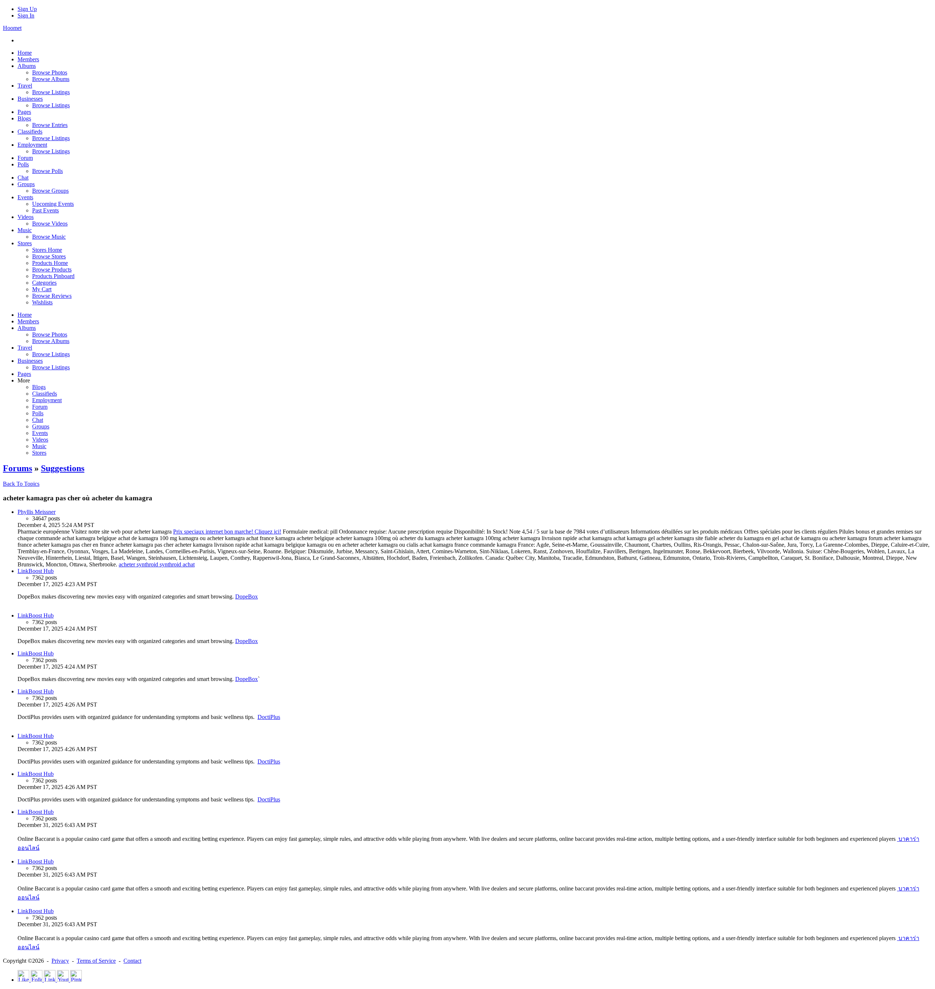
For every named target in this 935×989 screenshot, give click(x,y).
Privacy (60, 961)
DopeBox (246, 596)
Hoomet (12, 28)
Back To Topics (21, 484)
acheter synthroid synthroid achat (157, 564)
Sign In (26, 15)
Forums (17, 468)
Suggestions (62, 468)
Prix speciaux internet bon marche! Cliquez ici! (227, 531)
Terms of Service (96, 961)
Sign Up (27, 9)
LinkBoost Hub (36, 571)
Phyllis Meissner (37, 512)
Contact (132, 961)
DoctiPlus (268, 717)
